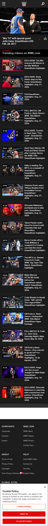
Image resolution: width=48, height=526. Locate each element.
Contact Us (27, 464)
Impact (4, 441)
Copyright (6, 469)
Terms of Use (7, 459)
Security (26, 469)
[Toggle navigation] (3, 3)
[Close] (45, 487)
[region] (24, 505)
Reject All (24, 514)
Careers (5, 436)
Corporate (6, 431)
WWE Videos (28, 436)
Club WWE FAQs (28, 459)
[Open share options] (45, 38)
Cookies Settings (24, 507)
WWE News (28, 431)
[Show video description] (39, 38)
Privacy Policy (7, 464)
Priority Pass (28, 445)
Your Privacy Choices (7, 473)
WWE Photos (28, 441)
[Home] (24, 3)
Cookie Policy (28, 473)
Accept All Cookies (24, 521)
